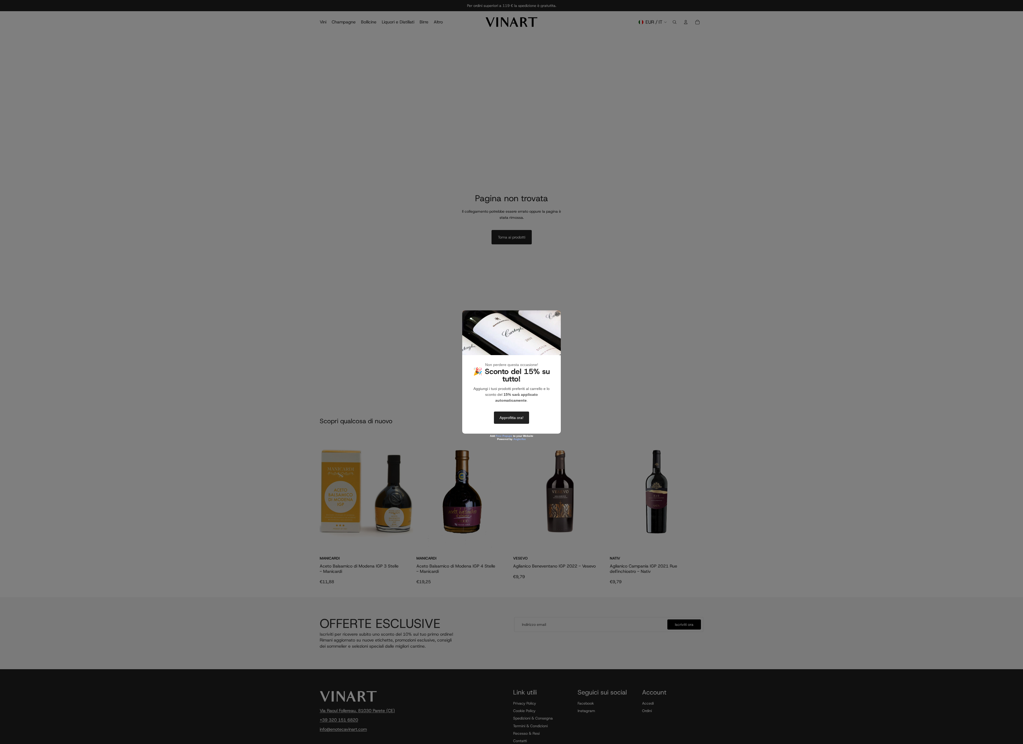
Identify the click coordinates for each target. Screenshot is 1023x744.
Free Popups (504, 435)
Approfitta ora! (511, 418)
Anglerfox (519, 439)
